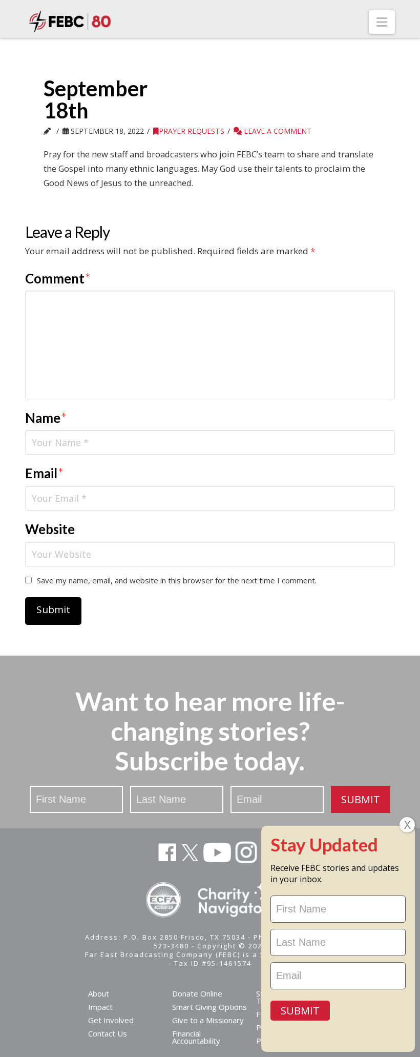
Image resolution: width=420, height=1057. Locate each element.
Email (44, 473)
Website (50, 529)
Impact (100, 1007)
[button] (382, 22)
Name (46, 417)
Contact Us (107, 1033)
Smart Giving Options (209, 1007)
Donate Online (197, 993)
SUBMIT (360, 799)
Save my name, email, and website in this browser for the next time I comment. (177, 580)
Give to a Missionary (208, 1020)
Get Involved (111, 1020)
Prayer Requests (191, 131)
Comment (58, 278)
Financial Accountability (196, 1037)
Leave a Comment (277, 131)
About (98, 993)
